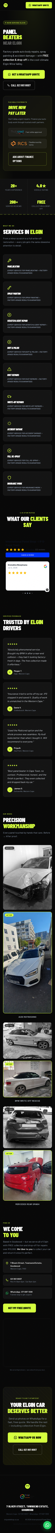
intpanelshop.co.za (11, 1519)
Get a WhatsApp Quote (26, 74)
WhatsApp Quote (40, 5)
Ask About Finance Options (23, 159)
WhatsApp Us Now (29, 1437)
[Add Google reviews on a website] (47, 590)
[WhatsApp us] (47, 1525)
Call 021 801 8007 (21, 85)
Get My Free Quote (19, 1308)
